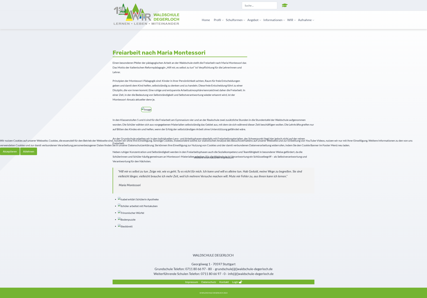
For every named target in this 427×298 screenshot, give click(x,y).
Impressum (227, 157)
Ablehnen (28, 151)
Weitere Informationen (207, 157)
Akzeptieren (10, 151)
